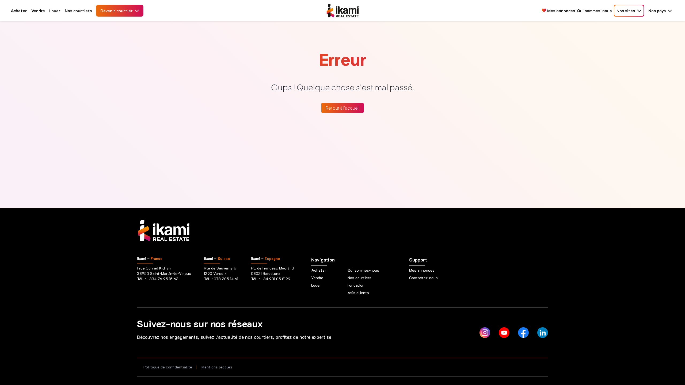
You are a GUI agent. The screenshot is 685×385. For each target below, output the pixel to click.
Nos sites (625, 10)
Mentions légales (216, 366)
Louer (54, 10)
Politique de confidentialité (167, 366)
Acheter (19, 10)
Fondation (356, 285)
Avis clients (358, 292)
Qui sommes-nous (594, 10)
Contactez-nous (423, 277)
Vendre (38, 10)
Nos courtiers (78, 10)
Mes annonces (560, 10)
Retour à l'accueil (342, 108)
